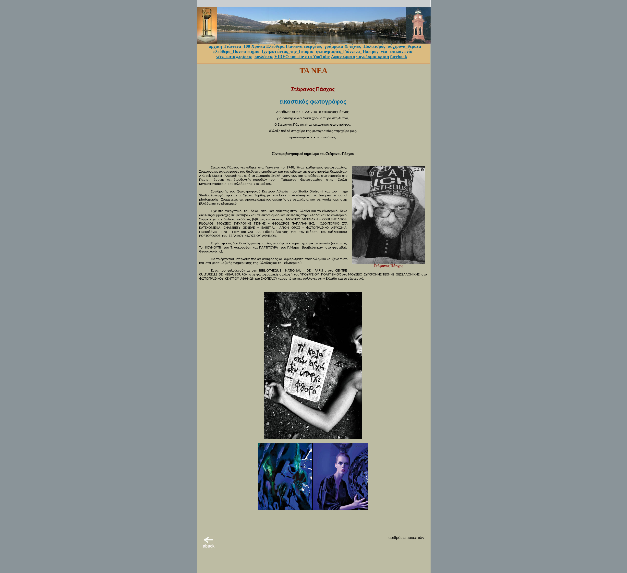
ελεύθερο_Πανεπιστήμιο (236, 51)
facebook (398, 56)
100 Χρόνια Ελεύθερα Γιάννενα (272, 46)
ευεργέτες (313, 46)
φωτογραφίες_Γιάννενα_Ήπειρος (347, 51)
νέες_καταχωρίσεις (234, 56)
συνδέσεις (263, 56)
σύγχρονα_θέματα (404, 46)
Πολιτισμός (374, 46)
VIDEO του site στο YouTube (302, 56)
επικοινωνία (401, 51)
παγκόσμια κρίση (372, 56)
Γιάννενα (232, 46)
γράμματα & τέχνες (343, 46)
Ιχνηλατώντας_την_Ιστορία (288, 51)
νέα (384, 51)
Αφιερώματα (343, 56)
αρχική (215, 46)
